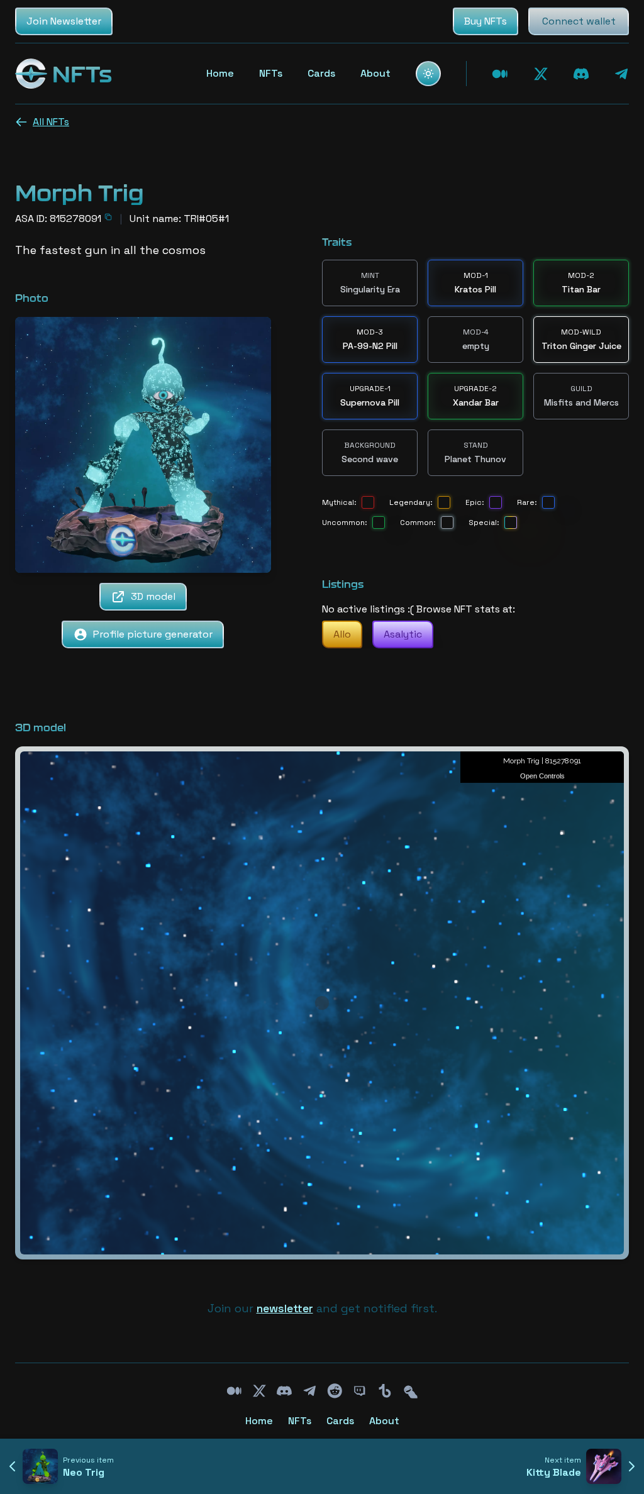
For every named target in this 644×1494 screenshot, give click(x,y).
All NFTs (51, 121)
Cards (321, 73)
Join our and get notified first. (322, 1308)
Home (220, 73)
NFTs (270, 73)
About (375, 73)
